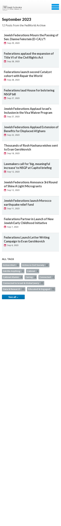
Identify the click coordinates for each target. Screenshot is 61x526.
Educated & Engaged (41, 289)
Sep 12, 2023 (13, 171)
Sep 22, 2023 (13, 134)
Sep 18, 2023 (13, 153)
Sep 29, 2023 (13, 42)
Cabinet (32, 271)
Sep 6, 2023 (12, 245)
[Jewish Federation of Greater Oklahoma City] (13, 8)
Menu (55, 7)
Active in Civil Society (35, 265)
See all (12, 296)
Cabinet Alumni (12, 277)
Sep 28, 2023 (13, 61)
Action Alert (10, 265)
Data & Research (13, 289)
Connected (47, 277)
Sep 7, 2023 (12, 226)
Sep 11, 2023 (13, 208)
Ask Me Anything (13, 271)
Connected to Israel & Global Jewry (23, 283)
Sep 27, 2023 (13, 98)
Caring (31, 277)
